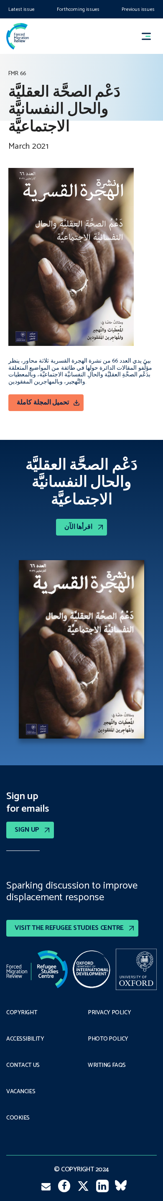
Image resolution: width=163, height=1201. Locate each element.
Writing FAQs (107, 1065)
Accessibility (25, 1039)
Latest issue (21, 9)
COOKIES (18, 1118)
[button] (150, 36)
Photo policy (108, 1039)
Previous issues (138, 9)
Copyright (21, 1013)
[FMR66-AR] (81, 651)
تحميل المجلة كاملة (43, 402)
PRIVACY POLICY (109, 1013)
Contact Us (23, 1065)
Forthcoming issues (78, 9)
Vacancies (20, 1092)
